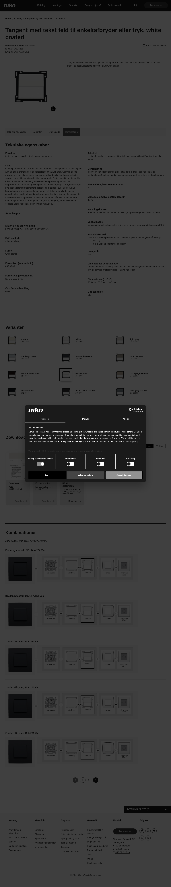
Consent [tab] (45, 419)
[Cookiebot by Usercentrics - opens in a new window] (131, 410)
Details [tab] (85, 419)
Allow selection (85, 475)
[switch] (70, 464)
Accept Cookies (123, 475)
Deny (47, 475)
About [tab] (126, 419)
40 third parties (49, 451)
